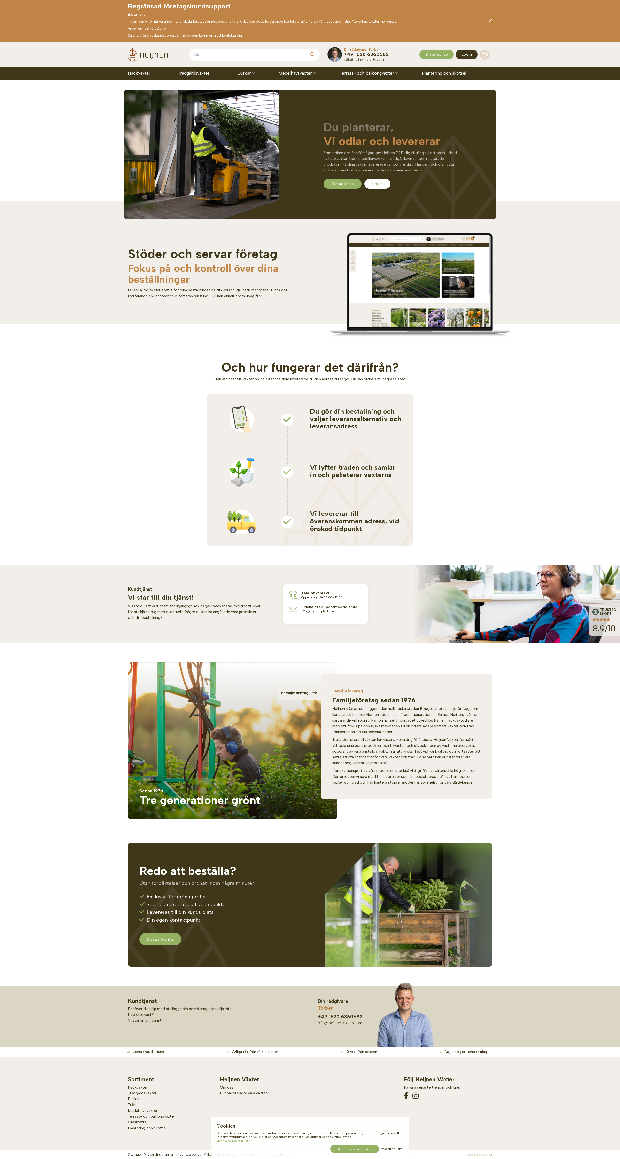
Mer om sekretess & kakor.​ (234, 1141)
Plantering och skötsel (445, 73)
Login (466, 54)
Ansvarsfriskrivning (158, 1154)
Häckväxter (140, 73)
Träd (132, 1104)
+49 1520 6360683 (366, 54)
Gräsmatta (137, 1122)
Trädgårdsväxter (194, 73)
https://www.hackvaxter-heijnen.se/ (370, 21)
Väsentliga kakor (392, 1149)
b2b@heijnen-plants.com (364, 59)
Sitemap (134, 1154)
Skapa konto (436, 54)
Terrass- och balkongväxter (367, 73)
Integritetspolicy (188, 1154)
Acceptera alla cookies (354, 1149)
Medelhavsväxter (296, 73)
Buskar (244, 73)
